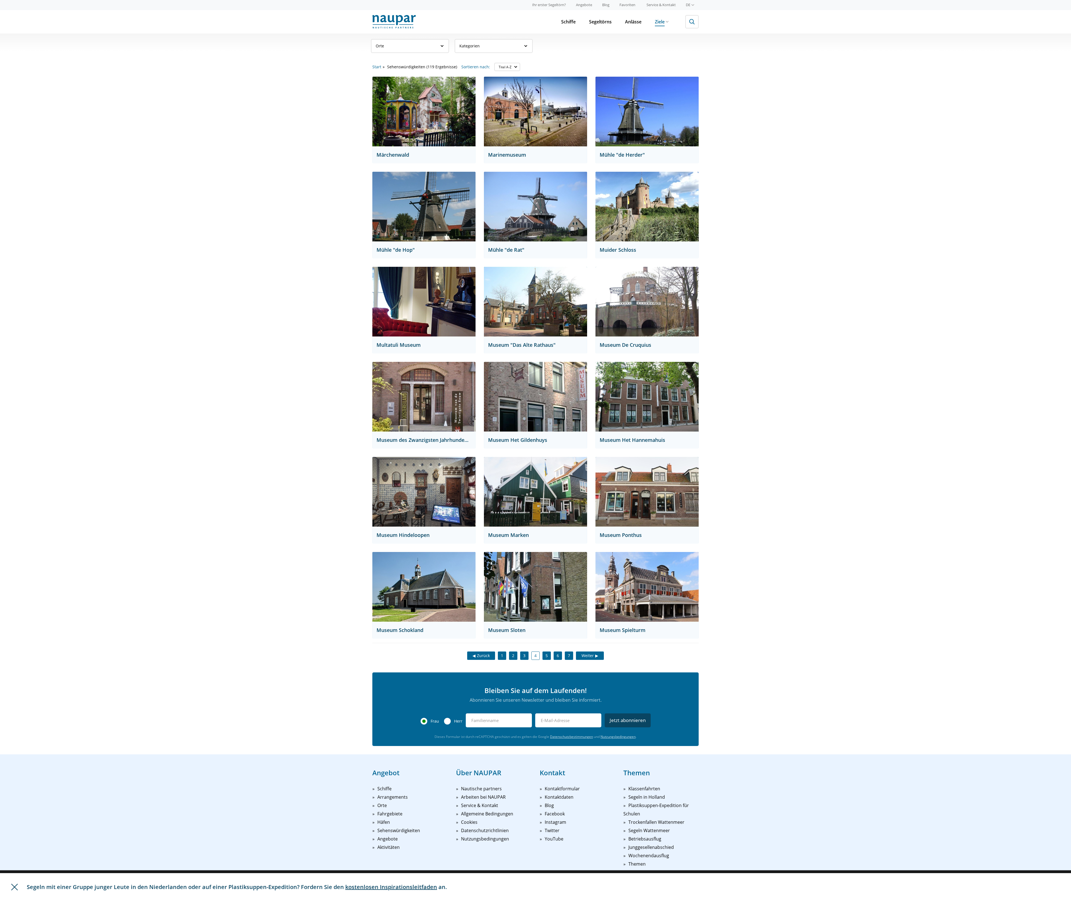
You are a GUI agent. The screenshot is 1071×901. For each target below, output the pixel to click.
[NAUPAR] (394, 21)
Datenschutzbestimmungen (571, 736)
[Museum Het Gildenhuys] (535, 397)
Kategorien (469, 46)
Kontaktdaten (559, 797)
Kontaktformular (562, 789)
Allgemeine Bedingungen (487, 814)
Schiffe (568, 22)
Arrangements (392, 797)
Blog (605, 4)
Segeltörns (600, 22)
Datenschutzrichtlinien (485, 830)
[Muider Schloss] (647, 206)
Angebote (584, 4)
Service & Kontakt (661, 4)
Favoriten (627, 4)
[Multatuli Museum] (424, 301)
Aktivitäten (388, 847)
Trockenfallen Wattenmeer (656, 822)
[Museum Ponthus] (647, 492)
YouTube (554, 839)
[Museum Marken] (535, 492)
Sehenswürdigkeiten (398, 830)
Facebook (555, 814)
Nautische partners (481, 789)
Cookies (469, 822)
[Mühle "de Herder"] (647, 111)
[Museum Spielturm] (647, 587)
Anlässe (633, 22)
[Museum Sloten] (535, 587)
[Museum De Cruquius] (647, 301)
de (688, 4)
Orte (380, 46)
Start (376, 66)
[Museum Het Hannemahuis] (647, 397)
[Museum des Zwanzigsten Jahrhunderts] (424, 397)
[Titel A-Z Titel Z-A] (507, 67)
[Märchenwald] (424, 111)
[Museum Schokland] (424, 587)
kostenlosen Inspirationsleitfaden (391, 887)
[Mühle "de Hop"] (424, 206)
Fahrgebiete (389, 814)
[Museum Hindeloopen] (424, 492)
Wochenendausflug (648, 855)
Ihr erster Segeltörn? (549, 4)
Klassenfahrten (644, 789)
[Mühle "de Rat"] (535, 206)
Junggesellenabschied (651, 847)
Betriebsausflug (644, 839)
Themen (637, 864)
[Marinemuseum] (535, 111)
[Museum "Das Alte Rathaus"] (535, 301)
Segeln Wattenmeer (649, 830)
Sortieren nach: (475, 66)
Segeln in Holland (646, 797)
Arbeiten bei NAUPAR (483, 797)
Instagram (555, 822)
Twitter (552, 830)
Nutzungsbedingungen (618, 736)
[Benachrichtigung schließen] (14, 887)
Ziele (660, 22)
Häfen (383, 822)
